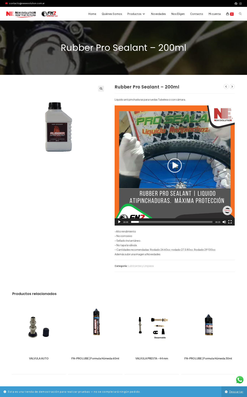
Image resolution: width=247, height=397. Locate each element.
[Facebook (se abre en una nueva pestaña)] (236, 3)
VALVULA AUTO (38, 358)
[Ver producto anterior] (226, 86)
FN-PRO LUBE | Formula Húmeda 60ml (95, 358)
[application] (175, 165)
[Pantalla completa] (230, 222)
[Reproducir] (119, 222)
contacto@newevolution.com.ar (26, 3)
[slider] (171, 222)
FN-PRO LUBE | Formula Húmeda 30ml (208, 358)
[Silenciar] (224, 222)
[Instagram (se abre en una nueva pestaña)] (240, 3)
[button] (101, 89)
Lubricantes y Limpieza (141, 265)
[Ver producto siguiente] (232, 86)
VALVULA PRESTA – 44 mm (151, 358)
